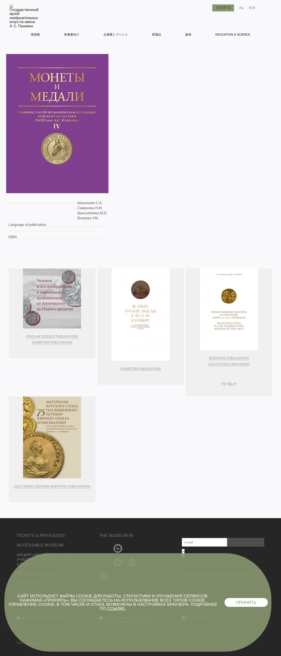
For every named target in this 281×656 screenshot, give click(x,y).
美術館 (35, 34)
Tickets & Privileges (41, 535)
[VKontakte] (117, 548)
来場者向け (71, 34)
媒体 (188, 34)
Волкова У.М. (88, 218)
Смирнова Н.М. (90, 208)
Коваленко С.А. (90, 203)
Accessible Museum (40, 545)
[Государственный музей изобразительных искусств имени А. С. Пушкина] (24, 26)
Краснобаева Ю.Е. (92, 213)
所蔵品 (156, 34)
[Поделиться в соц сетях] (265, 7)
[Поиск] (205, 7)
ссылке (116, 608)
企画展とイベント (115, 34)
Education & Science (232, 34)
